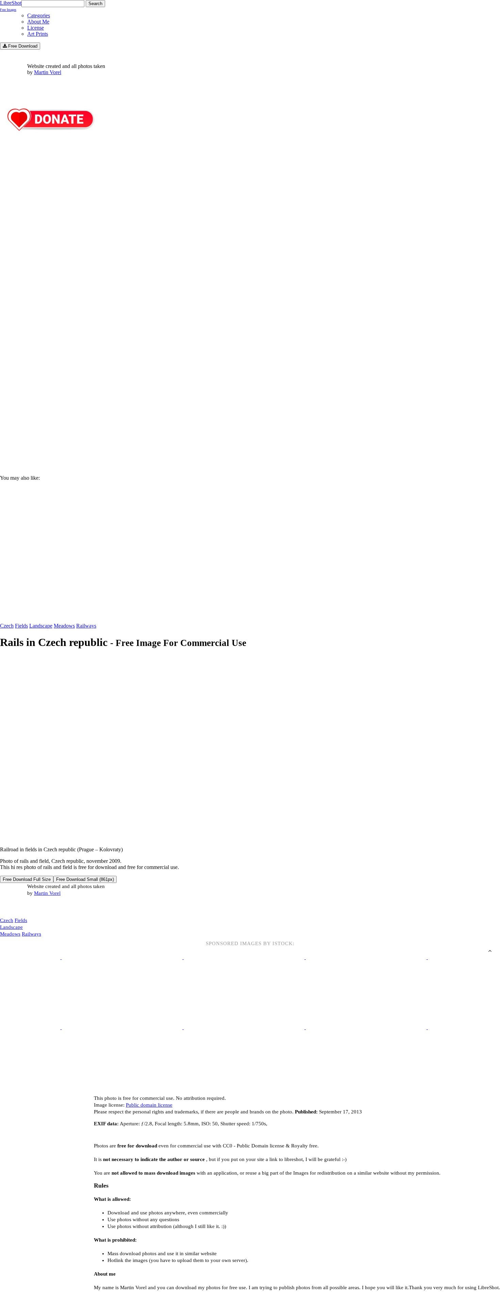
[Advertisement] (204, 411)
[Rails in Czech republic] (146, 838)
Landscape (40, 626)
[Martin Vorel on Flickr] (57, 907)
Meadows (64, 626)
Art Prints (37, 34)
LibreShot (10, 6)
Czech (7, 626)
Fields (21, 626)
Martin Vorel (47, 72)
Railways (86, 626)
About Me (38, 21)
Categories (38, 15)
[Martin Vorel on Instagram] (38, 907)
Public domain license (149, 1105)
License (35, 28)
